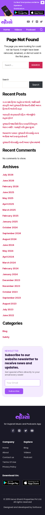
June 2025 (8, 192)
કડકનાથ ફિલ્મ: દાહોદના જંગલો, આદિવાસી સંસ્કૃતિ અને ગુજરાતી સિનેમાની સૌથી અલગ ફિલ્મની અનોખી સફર (21, 105)
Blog (4, 331)
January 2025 (10, 221)
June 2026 (8, 180)
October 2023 (10, 292)
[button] (42, 2)
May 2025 (7, 198)
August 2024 (9, 239)
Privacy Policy (9, 467)
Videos (18, 29)
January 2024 (10, 274)
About (5, 452)
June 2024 (8, 245)
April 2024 (8, 256)
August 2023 (9, 303)
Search (5, 79)
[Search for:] (15, 65)
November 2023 (11, 286)
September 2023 (11, 297)
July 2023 (7, 309)
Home (6, 29)
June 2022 (8, 315)
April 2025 (8, 204)
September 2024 (11, 233)
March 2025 (9, 210)
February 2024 (10, 268)
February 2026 (10, 186)
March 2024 (9, 262)
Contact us (8, 457)
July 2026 (7, 174)
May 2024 (7, 251)
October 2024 (10, 227)
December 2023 (11, 280)
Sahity (5, 337)
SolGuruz (37, 507)
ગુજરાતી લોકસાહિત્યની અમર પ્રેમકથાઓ (21, 142)
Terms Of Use (9, 462)
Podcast (31, 29)
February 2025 (10, 215)
